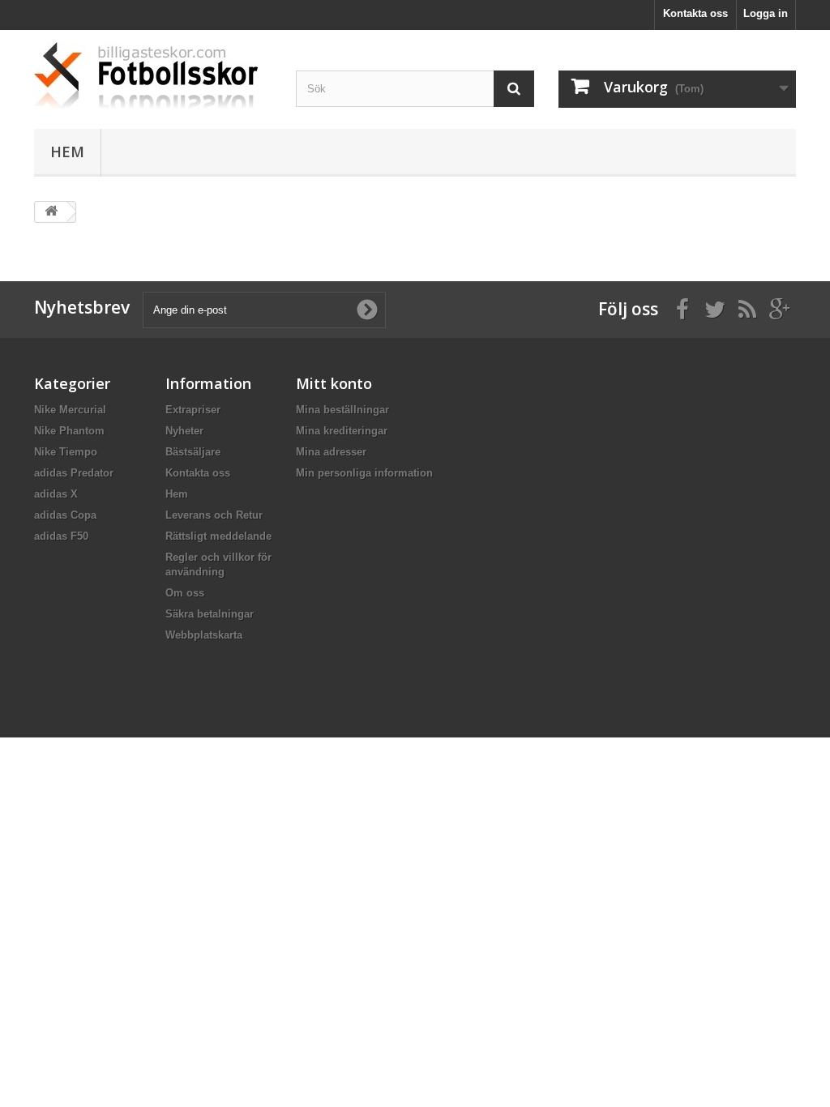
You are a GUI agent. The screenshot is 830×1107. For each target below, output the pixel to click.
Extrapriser (192, 410)
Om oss (184, 593)
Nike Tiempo (65, 452)
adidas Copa (65, 515)
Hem (67, 151)
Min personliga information (364, 473)
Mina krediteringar (341, 431)
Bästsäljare (192, 452)
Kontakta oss (695, 13)
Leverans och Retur (214, 515)
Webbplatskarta (203, 635)
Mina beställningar (342, 410)
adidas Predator (73, 473)
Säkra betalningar (209, 614)
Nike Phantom (69, 431)
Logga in (765, 13)
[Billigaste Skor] (153, 75)
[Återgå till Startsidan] (51, 212)
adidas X (56, 494)
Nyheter (184, 431)
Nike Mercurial (70, 410)
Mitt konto (334, 383)
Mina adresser (331, 452)
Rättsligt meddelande (218, 536)
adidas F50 (61, 536)
